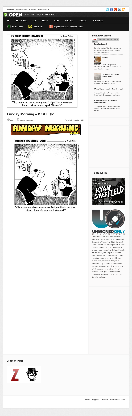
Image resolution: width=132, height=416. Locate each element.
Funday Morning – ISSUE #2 (30, 114)
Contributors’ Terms (117, 399)
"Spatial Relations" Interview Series (68, 26)
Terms (87, 399)
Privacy (105, 399)
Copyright (96, 399)
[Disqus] (45, 252)
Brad (12, 120)
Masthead (10, 9)
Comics (22, 120)
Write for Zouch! (43, 9)
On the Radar (17, 26)
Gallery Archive (21, 9)
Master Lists (38, 26)
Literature (29, 120)
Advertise (32, 9)
